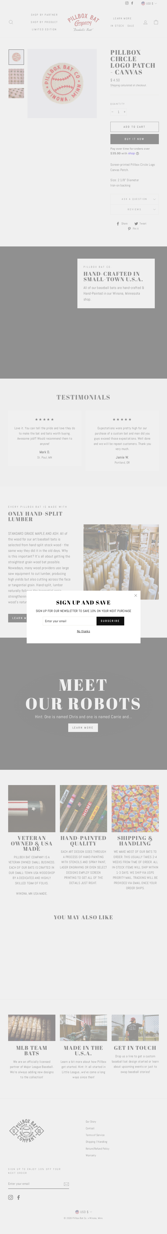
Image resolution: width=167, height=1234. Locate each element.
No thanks (83, 631)
